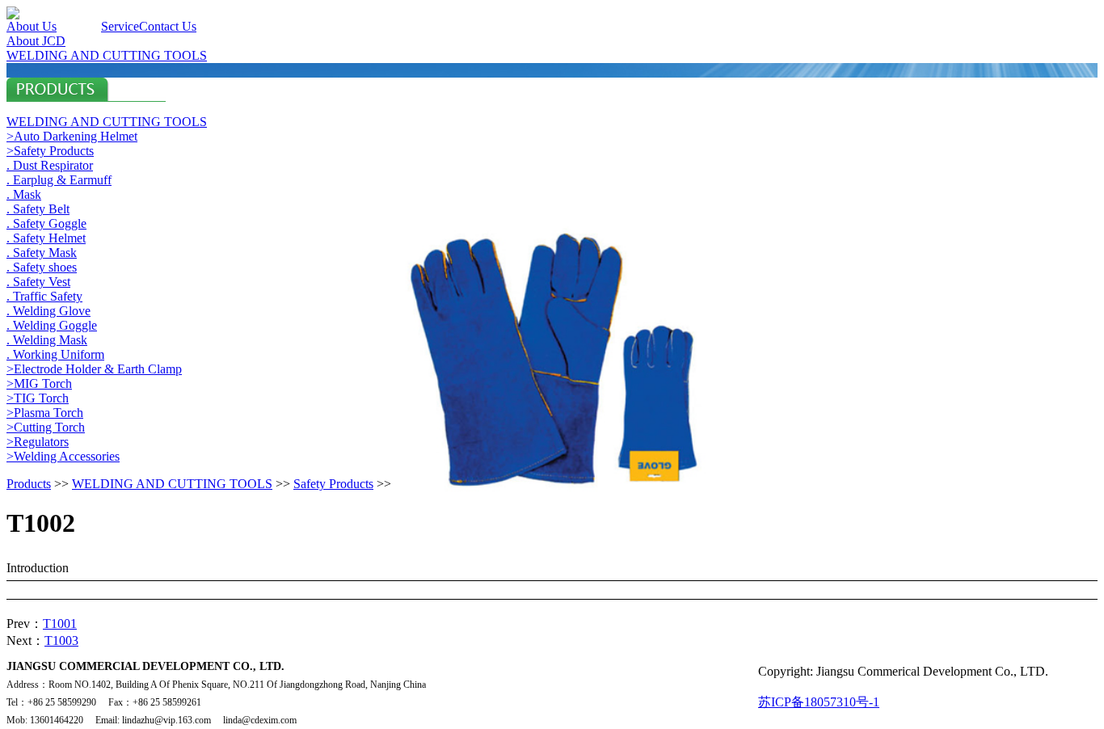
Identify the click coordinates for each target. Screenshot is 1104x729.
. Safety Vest (38, 282)
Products (79, 26)
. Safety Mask (41, 252)
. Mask (23, 194)
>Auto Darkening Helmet (71, 136)
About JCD (35, 41)
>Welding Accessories (63, 456)
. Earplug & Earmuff (59, 180)
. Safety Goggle (46, 223)
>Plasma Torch (44, 412)
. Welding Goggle (51, 325)
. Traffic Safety (44, 296)
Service (120, 26)
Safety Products (333, 484)
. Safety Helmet (46, 238)
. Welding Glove (48, 311)
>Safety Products (50, 151)
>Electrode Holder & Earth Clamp (94, 369)
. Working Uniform (55, 354)
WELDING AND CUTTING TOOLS (106, 55)
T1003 (61, 640)
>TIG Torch (37, 398)
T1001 (60, 623)
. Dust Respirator (49, 165)
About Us (31, 26)
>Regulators (37, 442)
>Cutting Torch (45, 427)
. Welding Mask (46, 340)
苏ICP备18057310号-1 (818, 702)
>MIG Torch (39, 383)
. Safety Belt (38, 209)
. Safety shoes (41, 267)
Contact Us (167, 26)
